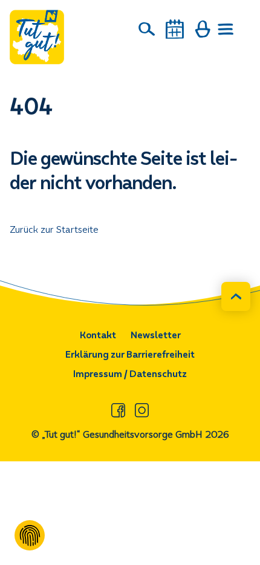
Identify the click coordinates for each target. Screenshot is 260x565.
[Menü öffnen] (226, 29)
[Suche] (147, 29)
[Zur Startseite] (37, 37)
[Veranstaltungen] (175, 29)
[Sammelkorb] (202, 29)
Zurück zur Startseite (54, 229)
